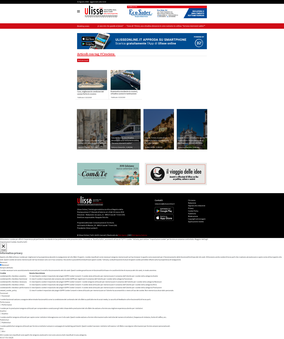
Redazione (192, 203)
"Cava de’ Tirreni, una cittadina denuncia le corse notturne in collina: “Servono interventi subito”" (142, 26)
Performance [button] (5, 302)
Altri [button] (1, 329)
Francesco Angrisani (84, 147)
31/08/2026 (94, 147)
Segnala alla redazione (196, 205)
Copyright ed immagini (196, 219)
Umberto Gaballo (150, 147)
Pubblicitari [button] (4, 320)
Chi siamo (191, 200)
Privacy (190, 208)
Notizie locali (83, 60)
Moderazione (193, 216)
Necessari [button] (3, 262)
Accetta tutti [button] (22, 242)
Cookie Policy (193, 211)
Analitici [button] (3, 311)
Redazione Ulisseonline (118, 147)
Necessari (5, 265)
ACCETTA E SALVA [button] (6, 337)
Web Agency (122, 235)
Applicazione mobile (196, 221)
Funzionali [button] (4, 293)
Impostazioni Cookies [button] (8, 242)
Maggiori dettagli (201, 239)
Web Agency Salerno (139, 235)
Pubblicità (192, 213)
